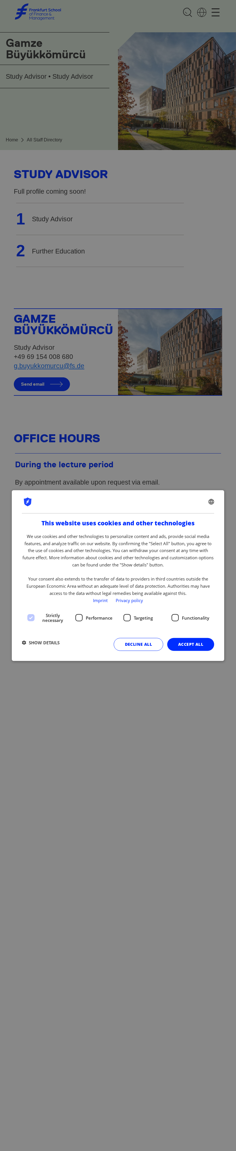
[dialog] (118, 575)
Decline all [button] (138, 644)
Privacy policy (129, 600)
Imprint (100, 600)
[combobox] (211, 501)
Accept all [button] (190, 644)
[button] (41, 642)
